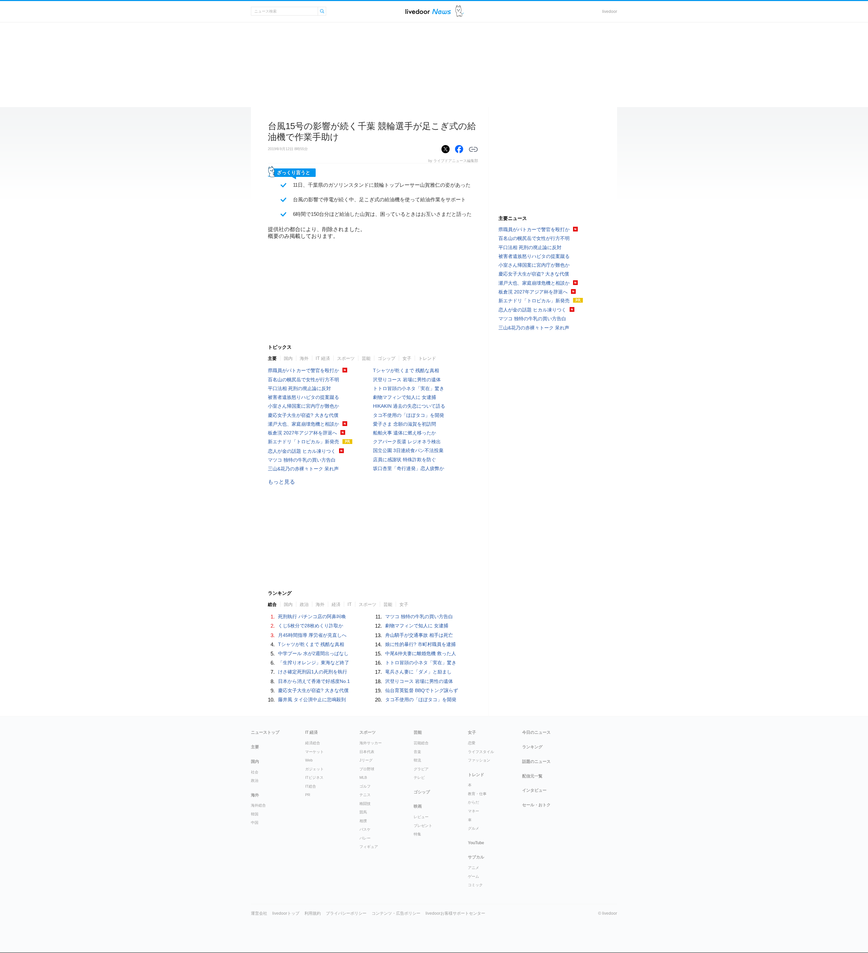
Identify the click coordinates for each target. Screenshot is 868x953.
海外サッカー (370, 743)
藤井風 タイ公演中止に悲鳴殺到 (312, 699)
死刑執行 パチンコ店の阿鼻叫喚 (312, 616)
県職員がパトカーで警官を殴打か (303, 370)
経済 (336, 604)
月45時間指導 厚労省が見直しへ (312, 635)
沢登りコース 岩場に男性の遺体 (407, 379)
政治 (304, 604)
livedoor (609, 11)
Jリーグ (366, 760)
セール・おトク (536, 805)
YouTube (476, 842)
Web (309, 760)
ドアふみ (459, 11)
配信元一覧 (532, 776)
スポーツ (346, 358)
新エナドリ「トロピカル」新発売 (303, 441)
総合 (272, 604)
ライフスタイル (481, 752)
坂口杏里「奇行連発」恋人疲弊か (408, 468)
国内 (288, 358)
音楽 (417, 752)
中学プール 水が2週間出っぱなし (313, 653)
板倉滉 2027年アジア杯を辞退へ (302, 432)
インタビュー (534, 790)
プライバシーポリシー (346, 913)
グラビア (421, 769)
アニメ (473, 868)
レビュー (421, 817)
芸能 (366, 358)
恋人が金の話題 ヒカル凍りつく (302, 451)
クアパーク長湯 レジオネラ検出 (407, 441)
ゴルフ (365, 786)
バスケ (365, 829)
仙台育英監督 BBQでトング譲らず (421, 690)
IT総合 (310, 786)
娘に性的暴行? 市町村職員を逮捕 (420, 644)
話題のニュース (536, 761)
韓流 (417, 760)
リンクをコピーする (473, 149)
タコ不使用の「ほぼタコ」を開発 (408, 415)
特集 (417, 834)
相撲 (363, 821)
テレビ (419, 777)
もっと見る (281, 482)
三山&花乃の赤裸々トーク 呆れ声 (303, 468)
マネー (473, 811)
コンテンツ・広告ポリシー (396, 913)
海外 (304, 358)
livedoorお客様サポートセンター (455, 913)
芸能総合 (421, 743)
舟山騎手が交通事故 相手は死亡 (419, 635)
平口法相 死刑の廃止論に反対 (299, 388)
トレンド (427, 358)
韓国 (254, 814)
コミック (475, 885)
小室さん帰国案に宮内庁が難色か (303, 406)
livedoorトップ (285, 913)
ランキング (532, 747)
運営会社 (259, 913)
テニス (365, 795)
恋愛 (471, 743)
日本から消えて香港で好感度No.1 (314, 681)
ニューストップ (265, 732)
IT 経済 (323, 358)
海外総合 (258, 805)
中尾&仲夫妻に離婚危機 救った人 (420, 653)
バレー (365, 838)
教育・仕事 (477, 794)
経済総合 (312, 743)
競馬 (363, 812)
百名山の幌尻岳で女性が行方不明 (303, 379)
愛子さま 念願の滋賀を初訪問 (404, 424)
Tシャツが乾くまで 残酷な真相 (406, 370)
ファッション (479, 760)
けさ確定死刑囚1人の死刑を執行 (312, 671)
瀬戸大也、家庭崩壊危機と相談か (303, 424)
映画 (418, 806)
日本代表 (366, 752)
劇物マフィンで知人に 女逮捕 (404, 397)
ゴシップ (386, 358)
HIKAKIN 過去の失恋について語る (409, 406)
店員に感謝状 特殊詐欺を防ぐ (404, 459)
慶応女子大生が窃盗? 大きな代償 (303, 415)
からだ (473, 802)
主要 (272, 358)
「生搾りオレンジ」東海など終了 (313, 662)
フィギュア (368, 847)
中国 (254, 822)
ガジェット (314, 769)
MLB (363, 777)
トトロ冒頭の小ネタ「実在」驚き (408, 388)
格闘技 (365, 804)
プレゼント (423, 826)
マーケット (314, 752)
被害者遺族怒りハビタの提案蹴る (303, 397)
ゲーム (473, 876)
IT (350, 604)
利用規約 (312, 913)
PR (307, 795)
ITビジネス (314, 777)
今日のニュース (536, 732)
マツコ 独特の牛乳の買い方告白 (302, 460)
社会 (254, 772)
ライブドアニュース (428, 11)
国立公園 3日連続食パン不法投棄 (408, 450)
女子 (406, 358)
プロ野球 (366, 769)
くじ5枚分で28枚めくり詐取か (310, 625)
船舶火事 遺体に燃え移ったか (404, 432)
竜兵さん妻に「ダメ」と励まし (418, 671)
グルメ (473, 828)
